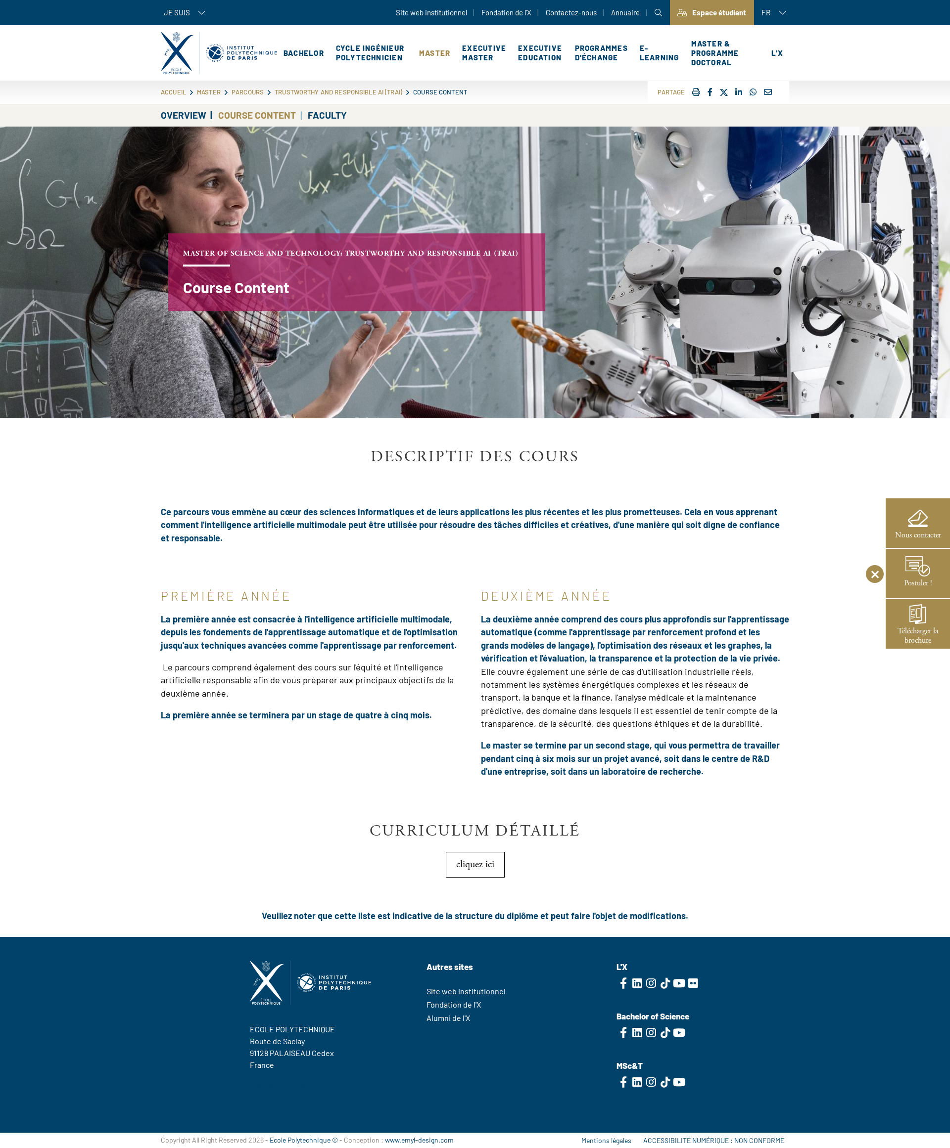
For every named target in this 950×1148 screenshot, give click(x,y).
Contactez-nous (571, 12)
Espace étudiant (719, 12)
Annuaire (625, 12)
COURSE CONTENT (257, 115)
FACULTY (327, 115)
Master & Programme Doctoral (715, 53)
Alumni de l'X (448, 1017)
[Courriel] (768, 91)
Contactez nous (277, 1084)
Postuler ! (918, 583)
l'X (777, 52)
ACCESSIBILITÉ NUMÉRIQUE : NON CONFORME (713, 1140)
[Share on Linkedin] (738, 91)
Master (434, 52)
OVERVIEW (183, 115)
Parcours (248, 92)
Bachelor (304, 52)
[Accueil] (219, 53)
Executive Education (540, 53)
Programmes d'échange (601, 53)
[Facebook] (710, 91)
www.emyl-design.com (419, 1140)
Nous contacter (918, 535)
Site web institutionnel (431, 12)
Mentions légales (606, 1140)
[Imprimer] (696, 91)
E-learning (659, 53)
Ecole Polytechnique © (304, 1140)
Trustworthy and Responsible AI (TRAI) (338, 92)
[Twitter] (724, 92)
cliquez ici (475, 864)
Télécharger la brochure (918, 636)
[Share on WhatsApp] (753, 91)
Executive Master (484, 53)
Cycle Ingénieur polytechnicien (370, 53)
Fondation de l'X (506, 12)
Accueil (173, 92)
